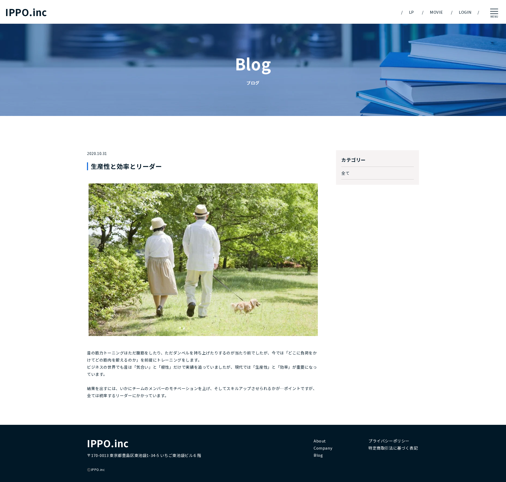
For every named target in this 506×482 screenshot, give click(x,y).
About (320, 441)
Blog (318, 455)
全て (345, 173)
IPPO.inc (26, 12)
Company (323, 448)
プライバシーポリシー (389, 441)
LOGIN (465, 12)
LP (411, 12)
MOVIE (436, 12)
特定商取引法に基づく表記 (393, 448)
